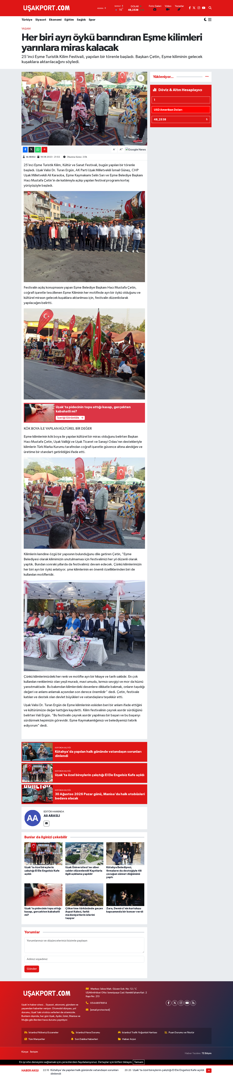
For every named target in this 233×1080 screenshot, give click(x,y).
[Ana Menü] (209, 20)
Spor (92, 19)
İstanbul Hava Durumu (88, 1032)
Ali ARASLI (30, 157)
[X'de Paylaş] (31, 149)
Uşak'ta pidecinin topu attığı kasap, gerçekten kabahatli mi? (42, 911)
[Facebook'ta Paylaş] (25, 149)
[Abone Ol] (136, 149)
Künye (24, 1051)
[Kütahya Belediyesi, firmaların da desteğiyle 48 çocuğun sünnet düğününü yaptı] (125, 853)
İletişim (34, 1051)
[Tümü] (207, 76)
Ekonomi (55, 19)
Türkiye (26, 19)
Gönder (32, 968)
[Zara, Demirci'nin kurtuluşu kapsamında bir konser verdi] (125, 894)
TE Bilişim (207, 1053)
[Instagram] (181, 1003)
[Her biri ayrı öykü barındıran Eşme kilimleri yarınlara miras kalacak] (84, 108)
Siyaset (40, 19)
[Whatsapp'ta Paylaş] (38, 149)
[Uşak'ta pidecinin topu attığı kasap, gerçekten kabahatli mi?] (43, 894)
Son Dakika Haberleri (86, 1039)
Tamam (138, 1062)
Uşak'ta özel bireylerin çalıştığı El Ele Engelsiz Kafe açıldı (42, 870)
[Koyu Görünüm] (205, 19)
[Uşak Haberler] (47, 8)
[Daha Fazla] (44, 149)
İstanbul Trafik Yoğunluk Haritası (139, 1032)
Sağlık (81, 19)
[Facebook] (168, 1003)
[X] (175, 1003)
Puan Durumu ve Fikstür (181, 1032)
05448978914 (98, 1003)
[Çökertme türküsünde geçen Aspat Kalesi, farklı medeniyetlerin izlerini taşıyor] (84, 894)
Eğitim (69, 19)
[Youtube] (187, 1003)
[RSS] (193, 1003)
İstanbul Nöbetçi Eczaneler (44, 1032)
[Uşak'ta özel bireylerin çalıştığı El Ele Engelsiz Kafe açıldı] (43, 853)
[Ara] (210, 8)
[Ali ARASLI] (32, 817)
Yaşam (26, 28)
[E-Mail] (46, 823)
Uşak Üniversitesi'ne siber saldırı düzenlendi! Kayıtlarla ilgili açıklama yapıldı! (83, 870)
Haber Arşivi (129, 1039)
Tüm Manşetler (36, 1039)
